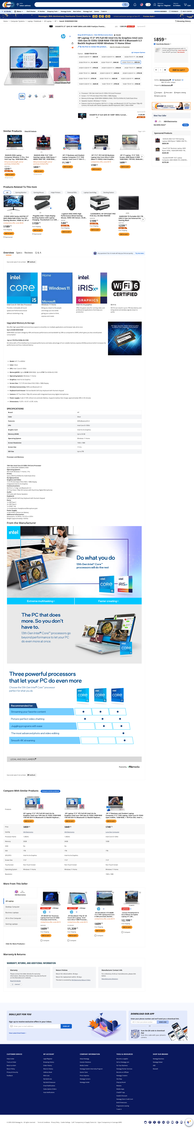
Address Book (47, 1072)
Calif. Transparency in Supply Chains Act (83, 1122)
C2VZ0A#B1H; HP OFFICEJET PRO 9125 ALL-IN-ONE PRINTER (103, 215)
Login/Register (47, 1059)
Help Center (10, 1059)
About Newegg (84, 1059)
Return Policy (11, 1069)
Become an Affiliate (122, 1072)
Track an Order (11, 1062)
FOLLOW (185, 125)
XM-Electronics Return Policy (80, 980)
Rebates (118, 1086)
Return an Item (11, 1065)
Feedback (32, 262)
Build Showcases (121, 1102)
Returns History (48, 1069)
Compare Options (139, 52)
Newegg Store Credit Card (124, 1099)
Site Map (119, 1079)
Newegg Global (157, 1062)
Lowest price (45, 908)
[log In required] (59, 892)
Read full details (15, 981)
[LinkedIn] (163, 1122)
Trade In (119, 1109)
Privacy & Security (12, 1072)
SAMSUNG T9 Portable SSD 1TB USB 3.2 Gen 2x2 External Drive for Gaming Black (132, 218)
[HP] (64, 36)
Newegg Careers (85, 1079)
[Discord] (181, 1122)
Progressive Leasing (122, 1106)
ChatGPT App (120, 1092)
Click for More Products (15, 944)
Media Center (84, 1065)
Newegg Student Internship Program (91, 1069)
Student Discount (121, 1096)
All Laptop (48, 21)
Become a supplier (122, 1059)
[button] (24, 4)
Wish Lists (46, 1076)
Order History (47, 1065)
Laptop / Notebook (34, 21)
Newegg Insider (85, 1082)
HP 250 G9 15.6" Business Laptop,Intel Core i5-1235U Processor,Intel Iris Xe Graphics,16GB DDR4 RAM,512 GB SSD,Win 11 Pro (50, 917)
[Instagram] (159, 1122)
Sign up (66, 1026)
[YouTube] (172, 1122)
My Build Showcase (49, 1082)
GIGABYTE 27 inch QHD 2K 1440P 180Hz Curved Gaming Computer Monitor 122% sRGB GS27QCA (108, 115)
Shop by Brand (121, 1082)
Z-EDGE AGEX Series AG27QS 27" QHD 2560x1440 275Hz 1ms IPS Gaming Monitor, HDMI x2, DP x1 (16, 218)
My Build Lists (47, 1079)
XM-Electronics (28, 832)
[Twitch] (177, 1122)
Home (5, 21)
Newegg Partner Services (124, 1069)
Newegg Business (158, 1059)
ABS (154, 1065)
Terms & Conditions (44, 1122)
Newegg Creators (121, 1076)
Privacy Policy (55, 1122)
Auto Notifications (48, 1092)
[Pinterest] (168, 1122)
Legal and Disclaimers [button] (22, 759)
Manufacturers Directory (110, 979)
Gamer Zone (84, 1072)
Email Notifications (49, 1086)
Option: (87, 53)
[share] (72, 43)
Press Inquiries (84, 1076)
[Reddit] (73, 47)
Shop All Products (30, 131)
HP (55, 21)
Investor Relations (85, 1062)
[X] (154, 1122)
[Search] (125, 5)
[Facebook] (150, 1122)
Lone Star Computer (112, 832)
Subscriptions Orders (49, 1089)
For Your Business (122, 1065)
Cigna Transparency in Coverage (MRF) (110, 1122)
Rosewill (155, 1069)
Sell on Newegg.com (122, 1062)
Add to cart (178, 70)
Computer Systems (18, 21)
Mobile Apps (120, 1089)
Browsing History (48, 1062)
